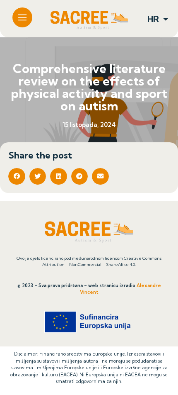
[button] (16, 176)
